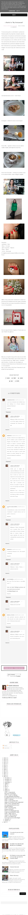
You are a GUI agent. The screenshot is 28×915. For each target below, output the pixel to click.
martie (6, 790)
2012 (5, 822)
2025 (5, 759)
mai (6, 788)
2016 (5, 772)
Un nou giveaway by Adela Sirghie (12, 817)
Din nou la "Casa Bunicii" (10, 793)
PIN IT (12, 381)
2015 (5, 773)
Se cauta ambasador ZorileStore (11, 796)
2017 (5, 770)
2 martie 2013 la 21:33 (19, 399)
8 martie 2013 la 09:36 (19, 614)
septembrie (7, 782)
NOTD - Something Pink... (10, 807)
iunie (6, 786)
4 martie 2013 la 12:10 (18, 579)
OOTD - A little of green (10, 813)
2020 (5, 766)
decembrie (7, 778)
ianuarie (7, 820)
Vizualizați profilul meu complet (9, 697)
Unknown (9, 435)
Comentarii (6, 748)
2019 (5, 768)
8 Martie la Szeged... (9, 809)
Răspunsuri (8, 412)
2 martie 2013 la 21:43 (16, 417)
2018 (5, 769)
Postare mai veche (19, 668)
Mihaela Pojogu (10, 614)
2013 (5, 776)
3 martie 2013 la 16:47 (16, 549)
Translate (18, 676)
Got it (18, 11)
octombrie (7, 780)
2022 (5, 763)
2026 (5, 758)
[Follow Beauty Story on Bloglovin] (7, 736)
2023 (5, 762)
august (6, 783)
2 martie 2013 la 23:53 (16, 435)
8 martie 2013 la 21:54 (16, 632)
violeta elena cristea (12, 506)
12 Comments (13, 27)
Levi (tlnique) (10, 579)
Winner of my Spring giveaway (11, 810)
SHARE (8, 378)
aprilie (6, 789)
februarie (7, 819)
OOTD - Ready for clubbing (10, 795)
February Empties (8, 806)
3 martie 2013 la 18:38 (16, 525)
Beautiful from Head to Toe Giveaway (13, 798)
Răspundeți (9, 408)
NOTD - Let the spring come (11, 800)
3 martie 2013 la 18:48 (16, 564)
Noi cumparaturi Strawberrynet (11, 805)
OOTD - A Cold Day (8, 799)
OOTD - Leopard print (9, 792)
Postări (5, 745)
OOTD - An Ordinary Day (10, 816)
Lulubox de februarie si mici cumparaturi (13, 802)
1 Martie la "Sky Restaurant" (10, 815)
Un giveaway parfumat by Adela (11, 812)
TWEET (14, 378)
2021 (5, 765)
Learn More (12, 11)
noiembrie (7, 779)
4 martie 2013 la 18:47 (16, 602)
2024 (5, 760)
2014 (5, 775)
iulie (6, 785)
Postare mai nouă (9, 668)
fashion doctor (10, 399)
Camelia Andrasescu (8, 25)
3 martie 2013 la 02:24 (16, 466)
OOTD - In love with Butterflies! (11, 803)
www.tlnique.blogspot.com (12, 591)
